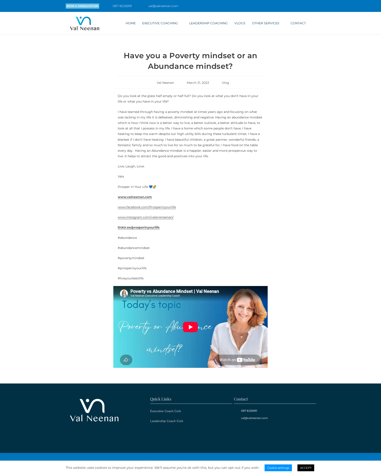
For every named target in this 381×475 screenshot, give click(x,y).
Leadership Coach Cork (166, 421)
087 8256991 (122, 6)
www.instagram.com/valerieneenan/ (146, 217)
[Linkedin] (257, 432)
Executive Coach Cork (165, 411)
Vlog (225, 83)
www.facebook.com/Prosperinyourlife (147, 207)
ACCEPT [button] (306, 467)
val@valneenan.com (163, 6)
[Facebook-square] (241, 432)
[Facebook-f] (297, 6)
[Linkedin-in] (306, 6)
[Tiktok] (315, 6)
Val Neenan (165, 83)
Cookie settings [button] (278, 467)
